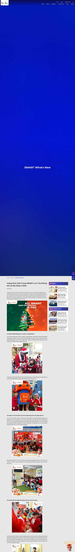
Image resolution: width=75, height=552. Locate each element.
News (12, 277)
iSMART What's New (19, 277)
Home (43, 4)
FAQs (67, 4)
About (48, 4)
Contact (72, 4)
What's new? (61, 4)
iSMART (8, 277)
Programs (53, 4)
